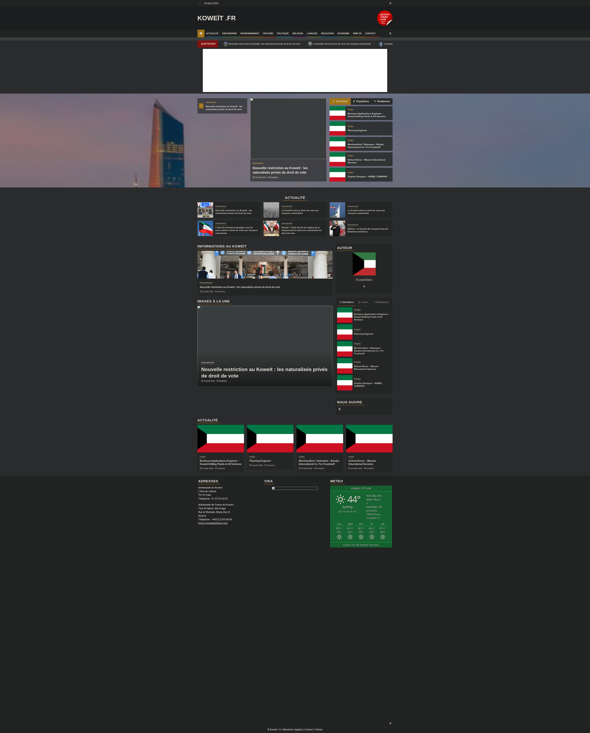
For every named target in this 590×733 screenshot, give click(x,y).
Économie (343, 33)
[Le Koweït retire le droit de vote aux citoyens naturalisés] (271, 210)
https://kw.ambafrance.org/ (213, 523)
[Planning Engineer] (337, 128)
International (211, 102)
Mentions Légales (292, 729)
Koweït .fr (216, 18)
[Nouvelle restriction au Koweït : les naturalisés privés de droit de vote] (288, 128)
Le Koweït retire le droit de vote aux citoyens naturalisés (340, 43)
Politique (283, 33)
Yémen (319, 729)
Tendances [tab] (383, 101)
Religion (298, 33)
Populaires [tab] (362, 101)
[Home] (201, 34)
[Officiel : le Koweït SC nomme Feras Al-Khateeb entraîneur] (337, 228)
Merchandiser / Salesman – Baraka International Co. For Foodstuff (369, 351)
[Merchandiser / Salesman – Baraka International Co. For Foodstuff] (337, 144)
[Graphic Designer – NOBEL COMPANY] (337, 175)
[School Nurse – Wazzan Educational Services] (337, 159)
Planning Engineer (357, 130)
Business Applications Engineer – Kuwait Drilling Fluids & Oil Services (371, 317)
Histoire (268, 33)
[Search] (390, 33)
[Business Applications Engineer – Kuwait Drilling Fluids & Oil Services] (337, 113)
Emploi (357, 33)
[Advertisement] (295, 70)
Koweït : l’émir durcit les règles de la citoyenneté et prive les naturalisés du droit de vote (301, 230)
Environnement (249, 33)
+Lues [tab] (364, 302)
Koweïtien (274, 177)
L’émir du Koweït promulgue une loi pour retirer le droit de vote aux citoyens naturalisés (236, 230)
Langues (312, 33)
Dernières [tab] (342, 101)
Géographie (229, 33)
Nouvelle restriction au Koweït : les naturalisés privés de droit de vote (262, 43)
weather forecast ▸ (361, 544)
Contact (370, 33)
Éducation (327, 33)
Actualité (212, 33)
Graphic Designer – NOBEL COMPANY (367, 176)
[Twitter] (364, 286)
